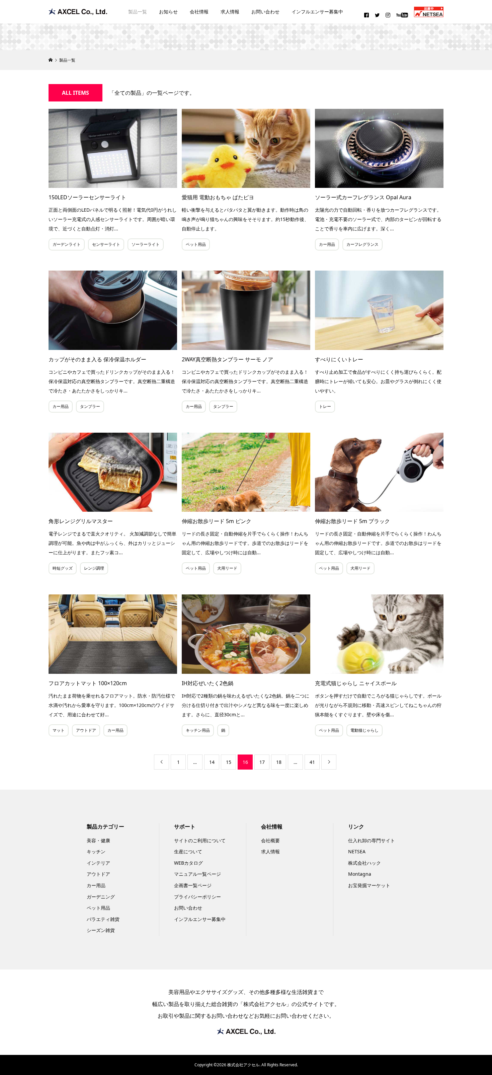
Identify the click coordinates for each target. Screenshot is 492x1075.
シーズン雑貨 (101, 930)
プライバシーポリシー (197, 896)
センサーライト (106, 244)
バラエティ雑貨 (103, 919)
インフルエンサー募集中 (317, 11)
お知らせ (168, 11)
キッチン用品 (198, 730)
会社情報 (199, 11)
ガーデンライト (67, 244)
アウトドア (86, 730)
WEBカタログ (188, 863)
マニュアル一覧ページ (197, 874)
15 (228, 762)
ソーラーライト (146, 244)
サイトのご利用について (200, 840)
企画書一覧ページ (193, 885)
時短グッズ (63, 568)
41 (312, 762)
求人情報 (230, 11)
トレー (325, 406)
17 (262, 762)
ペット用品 (196, 244)
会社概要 (270, 840)
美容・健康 (98, 840)
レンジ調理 (94, 568)
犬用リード (227, 568)
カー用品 (327, 244)
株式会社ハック (364, 863)
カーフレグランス (362, 244)
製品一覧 (137, 11)
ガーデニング (101, 896)
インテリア (98, 863)
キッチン (96, 851)
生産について (188, 851)
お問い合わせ (265, 11)
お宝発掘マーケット (369, 885)
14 (212, 762)
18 (278, 762)
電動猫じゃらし (364, 730)
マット (59, 730)
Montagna (359, 874)
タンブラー (90, 406)
